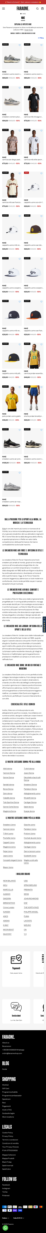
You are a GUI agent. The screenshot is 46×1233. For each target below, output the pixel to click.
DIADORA (7, 898)
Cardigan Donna (30, 802)
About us (5, 1043)
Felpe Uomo (8, 851)
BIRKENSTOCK (9, 903)
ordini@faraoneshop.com (12, 1053)
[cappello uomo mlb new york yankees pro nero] (12, 313)
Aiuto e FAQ (7, 1110)
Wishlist (5, 1085)
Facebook (6, 1185)
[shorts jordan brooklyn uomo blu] (34, 398)
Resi (4, 1102)
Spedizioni (6, 1099)
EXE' (26, 903)
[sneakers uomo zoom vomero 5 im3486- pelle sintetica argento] (34, 441)
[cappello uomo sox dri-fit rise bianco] (34, 184)
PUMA (26, 916)
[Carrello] (42, 8)
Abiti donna (7, 768)
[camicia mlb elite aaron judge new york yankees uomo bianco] (34, 142)
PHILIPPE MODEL (31, 912)
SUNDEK (6, 912)
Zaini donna (7, 793)
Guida (4, 1069)
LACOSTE (28, 921)
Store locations (8, 1117)
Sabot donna (29, 807)
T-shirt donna (29, 768)
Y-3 (25, 934)
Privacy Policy (7, 1136)
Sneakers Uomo (9, 824)
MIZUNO (27, 925)
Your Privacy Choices (10, 1147)
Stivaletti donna (30, 798)
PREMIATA (28, 889)
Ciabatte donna (9, 798)
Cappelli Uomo (9, 842)
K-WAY (5, 925)
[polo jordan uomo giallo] (12, 398)
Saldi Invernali (7, 1165)
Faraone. (11, 1224)
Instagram (6, 1188)
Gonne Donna (8, 777)
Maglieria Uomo (9, 847)
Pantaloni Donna (30, 789)
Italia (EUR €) (17, 1218)
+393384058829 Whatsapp (13, 1050)
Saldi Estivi (6, 1169)
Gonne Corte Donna (11, 807)
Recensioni (6, 1046)
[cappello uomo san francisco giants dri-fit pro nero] (34, 313)
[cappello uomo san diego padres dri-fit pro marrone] (34, 227)
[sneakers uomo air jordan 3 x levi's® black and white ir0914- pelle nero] (12, 441)
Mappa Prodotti (8, 1158)
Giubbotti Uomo (30, 856)
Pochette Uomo (9, 838)
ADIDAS (6, 921)
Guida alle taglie (8, 1113)
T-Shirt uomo (8, 833)
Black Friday (7, 1162)
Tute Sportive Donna (11, 802)
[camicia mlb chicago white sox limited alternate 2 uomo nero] (34, 99)
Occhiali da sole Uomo (32, 838)
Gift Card (5, 1088)
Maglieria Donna (9, 811)
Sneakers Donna (30, 784)
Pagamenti (6, 1106)
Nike (4, 528)
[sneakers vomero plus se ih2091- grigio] (12, 99)
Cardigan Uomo (30, 847)
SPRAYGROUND (30, 885)
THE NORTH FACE (31, 907)
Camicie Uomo (9, 829)
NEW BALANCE (9, 881)
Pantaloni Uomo (30, 829)
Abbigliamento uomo (32, 793)
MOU (5, 885)
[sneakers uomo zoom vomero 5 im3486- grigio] (12, 56)
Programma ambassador (12, 1095)
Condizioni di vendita (10, 1143)
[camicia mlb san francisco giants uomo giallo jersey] (12, 184)
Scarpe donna (29, 811)
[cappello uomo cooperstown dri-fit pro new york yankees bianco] (12, 270)
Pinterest (5, 1195)
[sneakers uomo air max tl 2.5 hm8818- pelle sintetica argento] (12, 484)
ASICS (5, 916)
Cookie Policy (7, 1132)
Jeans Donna (29, 773)
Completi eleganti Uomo (12, 860)
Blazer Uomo (8, 867)
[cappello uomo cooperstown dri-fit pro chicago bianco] (34, 270)
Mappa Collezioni (9, 1155)
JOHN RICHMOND (31, 898)
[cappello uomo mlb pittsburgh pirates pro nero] (12, 356)
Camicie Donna (9, 773)
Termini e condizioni (10, 1140)
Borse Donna (8, 789)
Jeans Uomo (8, 856)
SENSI (26, 894)
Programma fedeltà (9, 1092)
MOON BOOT (8, 929)
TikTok (4, 1192)
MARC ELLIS (8, 889)
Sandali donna (8, 784)
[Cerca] (37, 8)
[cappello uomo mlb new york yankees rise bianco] (12, 227)
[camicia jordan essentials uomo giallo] (34, 356)
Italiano (4, 1218)
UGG (26, 881)
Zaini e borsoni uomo (32, 851)
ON (25, 929)
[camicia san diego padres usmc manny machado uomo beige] (12, 142)
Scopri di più (28, 30)
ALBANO (6, 894)
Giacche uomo (29, 824)
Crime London (8, 907)
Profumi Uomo (29, 833)
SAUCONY (7, 934)
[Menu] (3, 8)
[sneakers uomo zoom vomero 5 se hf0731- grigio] (34, 56)
